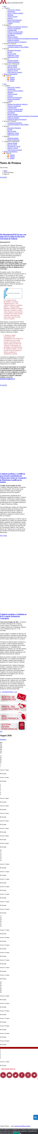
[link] (11, 3)
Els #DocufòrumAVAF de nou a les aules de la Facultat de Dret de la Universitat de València (13, 236)
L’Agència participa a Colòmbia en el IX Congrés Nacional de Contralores (13, 616)
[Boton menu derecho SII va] (13, 730)
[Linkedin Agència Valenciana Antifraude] (3, 1078)
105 (8, 692)
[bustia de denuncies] (13, 701)
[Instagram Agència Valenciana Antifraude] (28, 1078)
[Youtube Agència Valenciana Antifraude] (9, 1078)
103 (3, 692)
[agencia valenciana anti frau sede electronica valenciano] (13, 720)
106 (10, 692)
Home (5, 171)
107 (12, 692)
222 (16, 692)
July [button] (1, 731)
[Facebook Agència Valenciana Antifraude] (22, 1078)
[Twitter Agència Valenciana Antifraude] (15, 1078)
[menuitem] (21, 6)
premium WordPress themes (22, 1126)
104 (5, 692)
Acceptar (16, 1133)
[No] (20, 1133)
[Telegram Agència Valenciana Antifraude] (34, 1078)
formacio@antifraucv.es (7, 379)
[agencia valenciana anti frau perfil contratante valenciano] (13, 711)
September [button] (3, 739)
